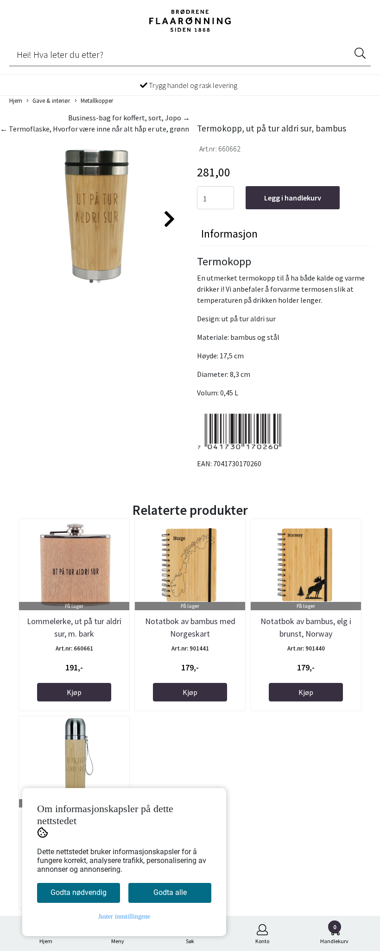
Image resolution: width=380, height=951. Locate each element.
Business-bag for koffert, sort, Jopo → (129, 117)
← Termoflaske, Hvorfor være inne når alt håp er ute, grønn (94, 128)
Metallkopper (97, 100)
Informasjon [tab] (229, 233)
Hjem (15, 100)
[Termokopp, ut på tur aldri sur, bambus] (95, 214)
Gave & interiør (51, 100)
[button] (91, 281)
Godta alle (170, 892)
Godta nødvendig (79, 892)
